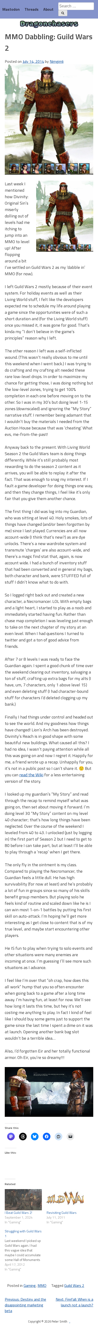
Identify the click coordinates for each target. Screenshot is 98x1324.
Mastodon (11, 9)
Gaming (30, 1285)
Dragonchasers (49, 24)
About (48, 9)
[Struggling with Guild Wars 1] (26, 1250)
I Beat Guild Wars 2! (18, 1212)
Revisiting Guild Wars (62, 1212)
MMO (42, 1285)
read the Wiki (31, 775)
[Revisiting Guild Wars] (65, 1199)
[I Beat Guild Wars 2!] (23, 1199)
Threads (31, 9)
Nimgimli (57, 61)
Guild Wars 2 (74, 1285)
